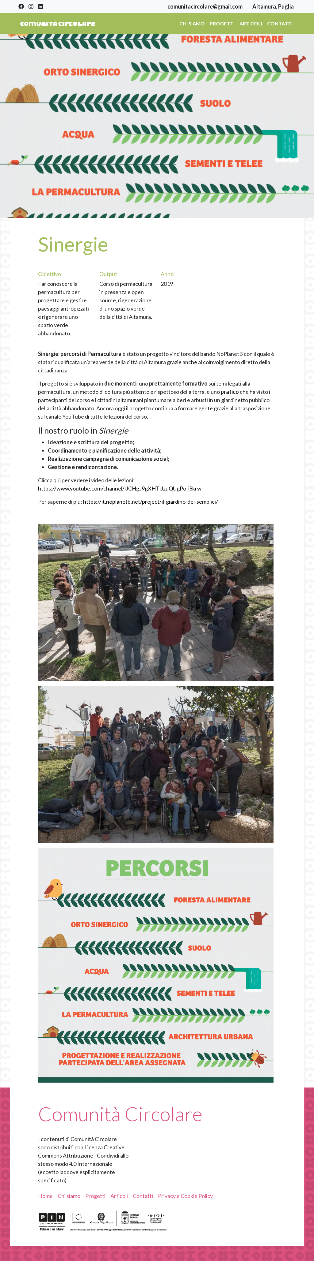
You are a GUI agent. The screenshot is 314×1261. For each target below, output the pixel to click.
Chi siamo (192, 23)
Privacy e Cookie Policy (185, 1195)
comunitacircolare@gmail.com (205, 6)
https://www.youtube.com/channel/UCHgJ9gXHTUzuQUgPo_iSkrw (119, 488)
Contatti (280, 23)
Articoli (250, 23)
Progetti (222, 23)
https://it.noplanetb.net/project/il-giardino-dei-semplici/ (150, 501)
